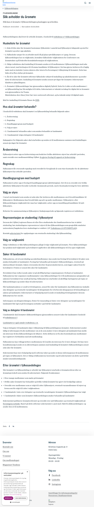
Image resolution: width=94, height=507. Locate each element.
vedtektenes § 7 (11, 318)
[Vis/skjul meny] (89, 3)
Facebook (56, 475)
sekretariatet (15, 233)
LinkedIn (56, 480)
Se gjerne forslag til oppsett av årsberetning (57, 157)
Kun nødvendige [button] (20, 498)
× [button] (27, 471)
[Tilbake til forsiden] (4, 3)
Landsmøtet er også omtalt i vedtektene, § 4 (20, 323)
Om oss (6, 451)
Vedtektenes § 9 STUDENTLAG (63, 228)
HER (37, 100)
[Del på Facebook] (9, 426)
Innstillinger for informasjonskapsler (62, 493)
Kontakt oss (8, 447)
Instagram (56, 484)
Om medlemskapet (11, 460)
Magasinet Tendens (11, 465)
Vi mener (7, 456)
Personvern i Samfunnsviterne (60, 495)
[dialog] (15, 487)
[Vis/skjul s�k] (85, 3)
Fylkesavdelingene (11, 8)
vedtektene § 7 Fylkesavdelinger (66, 37)
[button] (16, 502)
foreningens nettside (11, 404)
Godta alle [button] (8, 498)
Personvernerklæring (15, 494)
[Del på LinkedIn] (13, 426)
